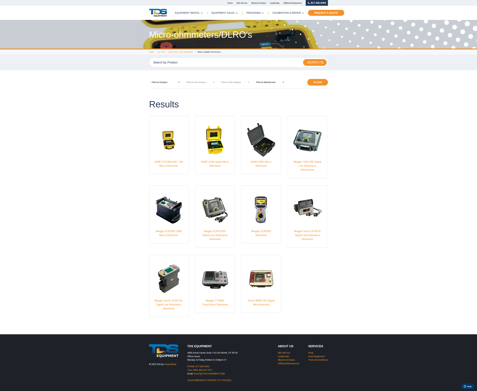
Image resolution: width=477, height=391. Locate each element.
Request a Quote (326, 12)
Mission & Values (258, 3)
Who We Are (242, 3)
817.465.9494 (318, 2)
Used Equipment (316, 356)
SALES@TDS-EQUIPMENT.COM (209, 373)
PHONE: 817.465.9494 (198, 366)
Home (230, 3)
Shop (310, 352)
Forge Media (170, 364)
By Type (161, 52)
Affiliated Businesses (292, 3)
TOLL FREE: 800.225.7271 (199, 370)
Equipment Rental (187, 12)
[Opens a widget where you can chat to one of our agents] (468, 387)
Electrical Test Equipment (181, 52)
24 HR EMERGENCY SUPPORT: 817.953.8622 (209, 380)
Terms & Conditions (318, 360)
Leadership (274, 3)
